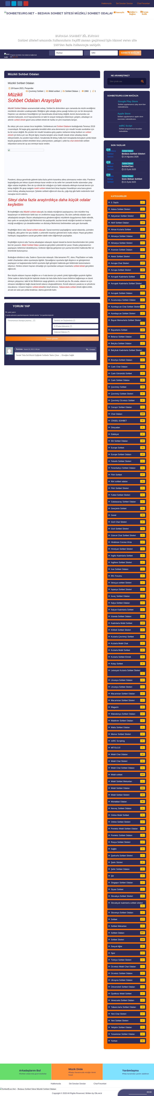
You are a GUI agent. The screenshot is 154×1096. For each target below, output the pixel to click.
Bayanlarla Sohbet (127, 330)
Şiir (127, 876)
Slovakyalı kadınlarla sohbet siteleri (127, 904)
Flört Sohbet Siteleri (127, 488)
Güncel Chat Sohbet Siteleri (127, 535)
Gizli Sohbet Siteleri (127, 529)
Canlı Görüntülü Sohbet (127, 373)
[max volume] (149, 1094)
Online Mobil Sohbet (127, 815)
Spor (127, 953)
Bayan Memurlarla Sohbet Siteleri (127, 321)
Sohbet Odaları (71, 91)
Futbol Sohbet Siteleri (127, 495)
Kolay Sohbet (127, 664)
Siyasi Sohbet (127, 889)
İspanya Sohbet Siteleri (127, 589)
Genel (127, 515)
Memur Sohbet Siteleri (127, 734)
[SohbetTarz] (113, 166)
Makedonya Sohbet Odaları (127, 714)
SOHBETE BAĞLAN (130, 53)
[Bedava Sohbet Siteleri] (113, 154)
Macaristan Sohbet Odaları (127, 694)
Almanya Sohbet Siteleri (127, 243)
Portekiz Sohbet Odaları (127, 835)
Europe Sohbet (127, 448)
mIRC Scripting (127, 741)
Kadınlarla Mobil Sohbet (127, 623)
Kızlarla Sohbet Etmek (127, 657)
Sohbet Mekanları (127, 926)
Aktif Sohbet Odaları (127, 223)
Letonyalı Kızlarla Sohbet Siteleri (127, 671)
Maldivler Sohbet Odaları (127, 721)
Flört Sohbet (127, 475)
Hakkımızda (106, 3)
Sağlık (127, 849)
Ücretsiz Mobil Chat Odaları (127, 966)
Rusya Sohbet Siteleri (127, 842)
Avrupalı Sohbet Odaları (127, 293)
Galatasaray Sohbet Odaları (127, 502)
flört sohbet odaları (127, 481)
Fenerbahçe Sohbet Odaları (127, 468)
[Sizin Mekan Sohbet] (113, 179)
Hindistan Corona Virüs (127, 542)
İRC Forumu (127, 576)
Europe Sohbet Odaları (127, 454)
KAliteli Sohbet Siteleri (127, 630)
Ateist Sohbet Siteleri (127, 256)
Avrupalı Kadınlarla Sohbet (127, 277)
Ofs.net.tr (98, 1093)
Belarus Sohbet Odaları (127, 337)
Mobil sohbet (54, 91)
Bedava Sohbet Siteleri (133, 154)
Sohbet (127, 919)
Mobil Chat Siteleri (127, 761)
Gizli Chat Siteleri (127, 522)
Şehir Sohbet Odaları (127, 869)
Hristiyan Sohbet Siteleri (127, 549)
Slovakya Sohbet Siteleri (127, 896)
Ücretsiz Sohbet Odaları (127, 973)
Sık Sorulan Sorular (124, 3)
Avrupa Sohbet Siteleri (127, 270)
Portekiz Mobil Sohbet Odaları (127, 829)
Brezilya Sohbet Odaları (127, 360)
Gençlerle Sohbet (127, 508)
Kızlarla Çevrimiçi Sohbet (127, 637)
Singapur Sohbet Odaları (127, 882)
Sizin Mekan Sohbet (132, 179)
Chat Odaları (127, 414)
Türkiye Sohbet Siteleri (127, 960)
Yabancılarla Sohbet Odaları (127, 1007)
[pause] (138, 1091)
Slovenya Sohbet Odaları (127, 913)
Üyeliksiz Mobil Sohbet (127, 993)
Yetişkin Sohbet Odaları (127, 1027)
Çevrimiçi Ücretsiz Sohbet (127, 400)
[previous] (128, 1091)
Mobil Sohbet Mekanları (127, 781)
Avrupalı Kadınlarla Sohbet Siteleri (127, 284)
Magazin (127, 707)
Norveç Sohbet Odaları (127, 808)
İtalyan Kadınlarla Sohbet (127, 610)
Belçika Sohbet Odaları (127, 343)
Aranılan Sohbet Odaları (127, 250)
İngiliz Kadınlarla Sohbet (127, 556)
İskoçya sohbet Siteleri (127, 583)
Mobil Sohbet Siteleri (127, 795)
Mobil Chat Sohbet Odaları (127, 768)
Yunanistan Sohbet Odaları (127, 1034)
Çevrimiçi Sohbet (35, 91)
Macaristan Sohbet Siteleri (127, 700)
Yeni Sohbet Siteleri (127, 1020)
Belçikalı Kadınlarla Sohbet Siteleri (127, 351)
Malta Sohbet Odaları (127, 727)
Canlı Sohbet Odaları (127, 380)
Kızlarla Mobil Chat (127, 643)
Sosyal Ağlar (127, 946)
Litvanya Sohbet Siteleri (127, 687)
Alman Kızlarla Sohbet (127, 229)
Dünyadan (127, 427)
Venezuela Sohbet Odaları (127, 1000)
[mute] (127, 1094)
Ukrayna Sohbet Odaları (127, 980)
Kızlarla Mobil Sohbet (127, 650)
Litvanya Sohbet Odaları (127, 680)
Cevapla (92, 349)
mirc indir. (15, 56)
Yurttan (127, 1041)
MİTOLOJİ (127, 748)
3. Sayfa (127, 202)
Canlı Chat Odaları (127, 367)
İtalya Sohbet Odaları (127, 603)
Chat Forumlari (143, 3)
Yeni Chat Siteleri (127, 1014)
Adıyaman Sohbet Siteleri (127, 216)
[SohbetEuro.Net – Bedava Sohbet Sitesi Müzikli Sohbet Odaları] (58, 13)
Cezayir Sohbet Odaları (127, 407)
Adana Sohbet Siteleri (127, 209)
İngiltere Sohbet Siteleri (127, 562)
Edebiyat (127, 434)
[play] (133, 1091)
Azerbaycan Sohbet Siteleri (127, 313)
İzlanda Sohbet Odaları (127, 616)
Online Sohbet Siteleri (127, 822)
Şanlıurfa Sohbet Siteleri (127, 856)
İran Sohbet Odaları (127, 569)
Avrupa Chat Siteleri (127, 263)
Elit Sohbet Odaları (127, 441)
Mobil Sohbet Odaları (127, 788)
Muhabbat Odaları (127, 802)
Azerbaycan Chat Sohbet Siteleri (127, 307)
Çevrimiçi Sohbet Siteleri (127, 394)
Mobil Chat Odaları (127, 754)
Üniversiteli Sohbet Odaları (127, 987)
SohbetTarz (127, 166)
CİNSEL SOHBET (127, 421)
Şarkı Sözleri (127, 862)
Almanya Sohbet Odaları (127, 236)
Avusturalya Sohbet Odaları (127, 300)
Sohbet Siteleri (127, 939)
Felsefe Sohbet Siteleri (127, 461)
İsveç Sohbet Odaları (127, 596)
